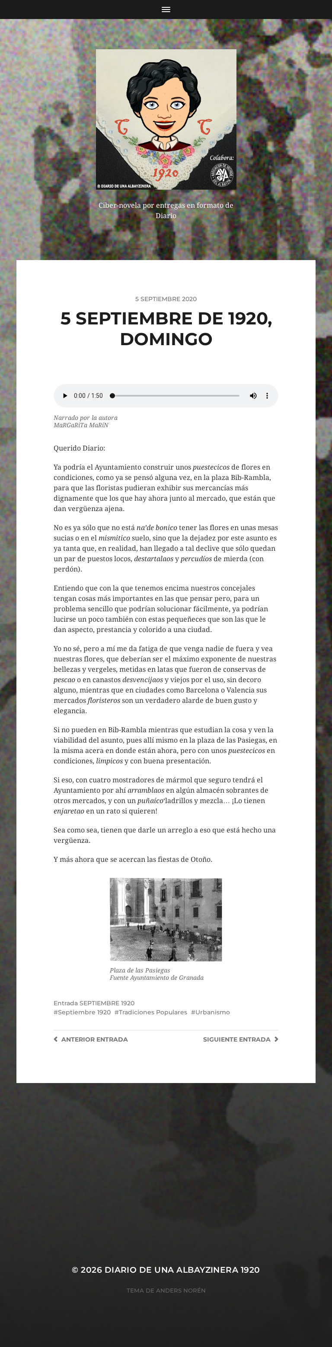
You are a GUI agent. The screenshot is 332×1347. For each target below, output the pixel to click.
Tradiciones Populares (153, 1012)
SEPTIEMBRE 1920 (107, 1003)
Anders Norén (181, 1290)
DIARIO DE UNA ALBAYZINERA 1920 (182, 1270)
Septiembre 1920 (84, 1012)
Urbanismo (212, 1012)
